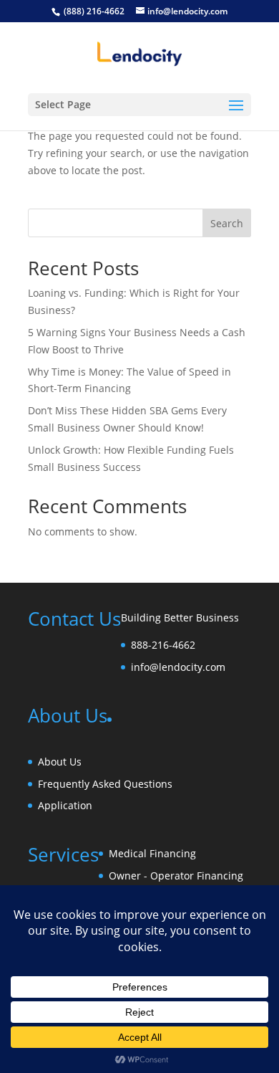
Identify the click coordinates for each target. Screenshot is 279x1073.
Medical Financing (152, 853)
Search (226, 223)
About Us (60, 761)
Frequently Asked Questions (105, 784)
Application (65, 805)
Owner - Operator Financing (176, 875)
